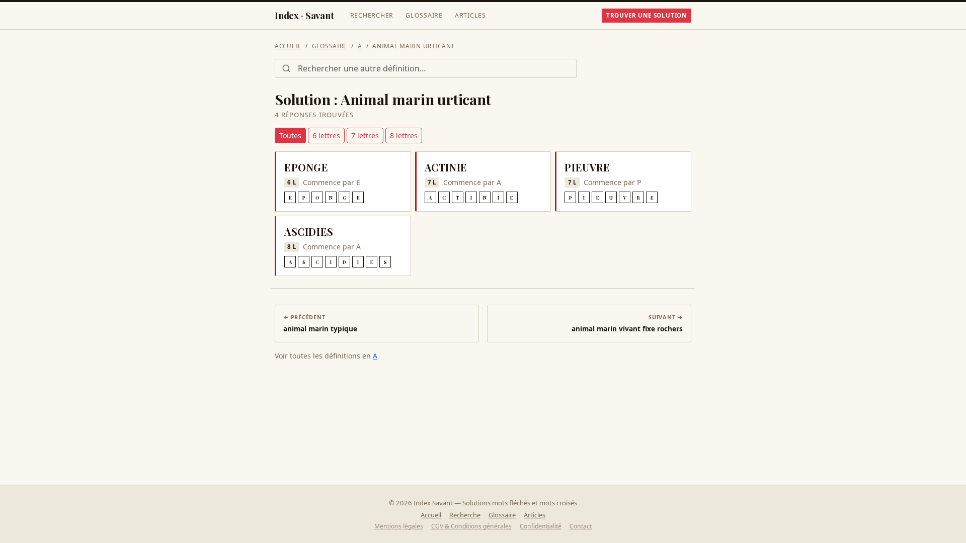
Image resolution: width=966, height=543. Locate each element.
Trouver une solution (646, 15)
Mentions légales (398, 526)
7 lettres (365, 135)
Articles (470, 15)
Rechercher (372, 15)
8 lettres (404, 135)
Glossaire (424, 15)
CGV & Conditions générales (471, 526)
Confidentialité (540, 526)
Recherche (464, 514)
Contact (581, 526)
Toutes (290, 135)
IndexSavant (304, 15)
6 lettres (326, 135)
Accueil (288, 46)
